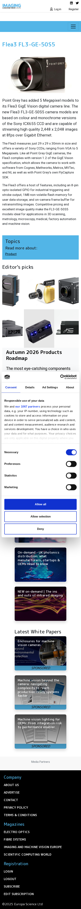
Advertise (12, 792)
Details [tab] (29, 387)
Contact (11, 800)
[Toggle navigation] (73, 26)
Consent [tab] (11, 387)
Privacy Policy (16, 807)
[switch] (71, 464)
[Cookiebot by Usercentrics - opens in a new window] (60, 376)
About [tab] (70, 387)
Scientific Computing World (27, 854)
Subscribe (12, 886)
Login (8, 871)
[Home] (20, 6)
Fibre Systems (15, 839)
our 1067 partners (27, 406)
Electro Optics (17, 832)
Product (11, 254)
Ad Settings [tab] (50, 387)
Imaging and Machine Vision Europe (33, 847)
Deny (40, 528)
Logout (10, 879)
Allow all (40, 504)
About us (11, 785)
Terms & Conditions (20, 815)
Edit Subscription (19, 894)
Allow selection (41, 516)
